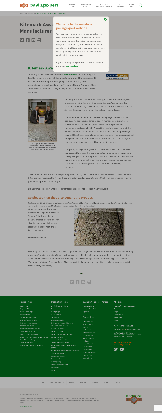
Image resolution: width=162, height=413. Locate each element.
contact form (72, 66)
